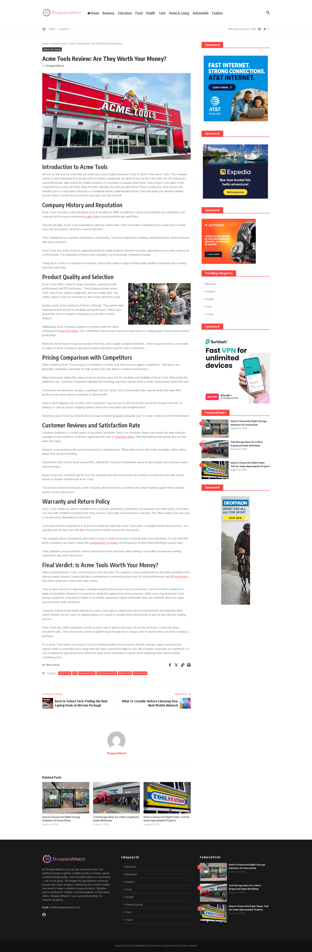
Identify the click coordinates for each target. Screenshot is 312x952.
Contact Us (63, 28)
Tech (162, 13)
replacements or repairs (104, 542)
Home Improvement (106, 673)
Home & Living (179, 13)
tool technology (68, 330)
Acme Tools (64, 673)
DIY (75, 673)
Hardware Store (87, 673)
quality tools (91, 216)
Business (108, 13)
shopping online (124, 436)
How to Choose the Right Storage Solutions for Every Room (61, 818)
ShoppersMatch (55, 65)
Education (125, 13)
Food (138, 13)
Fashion (217, 13)
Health (150, 13)
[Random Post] (259, 29)
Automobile (201, 13)
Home (52, 28)
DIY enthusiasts (179, 576)
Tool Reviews (140, 673)
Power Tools (125, 673)
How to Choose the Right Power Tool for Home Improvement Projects (167, 818)
